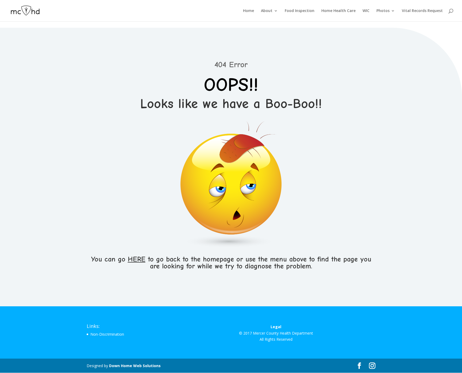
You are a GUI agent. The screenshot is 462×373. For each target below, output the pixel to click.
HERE (136, 259)
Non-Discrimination (107, 334)
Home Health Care (338, 11)
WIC (366, 11)
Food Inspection (299, 11)
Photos (383, 11)
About (266, 11)
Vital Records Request (422, 11)
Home (248, 11)
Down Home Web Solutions (135, 365)
